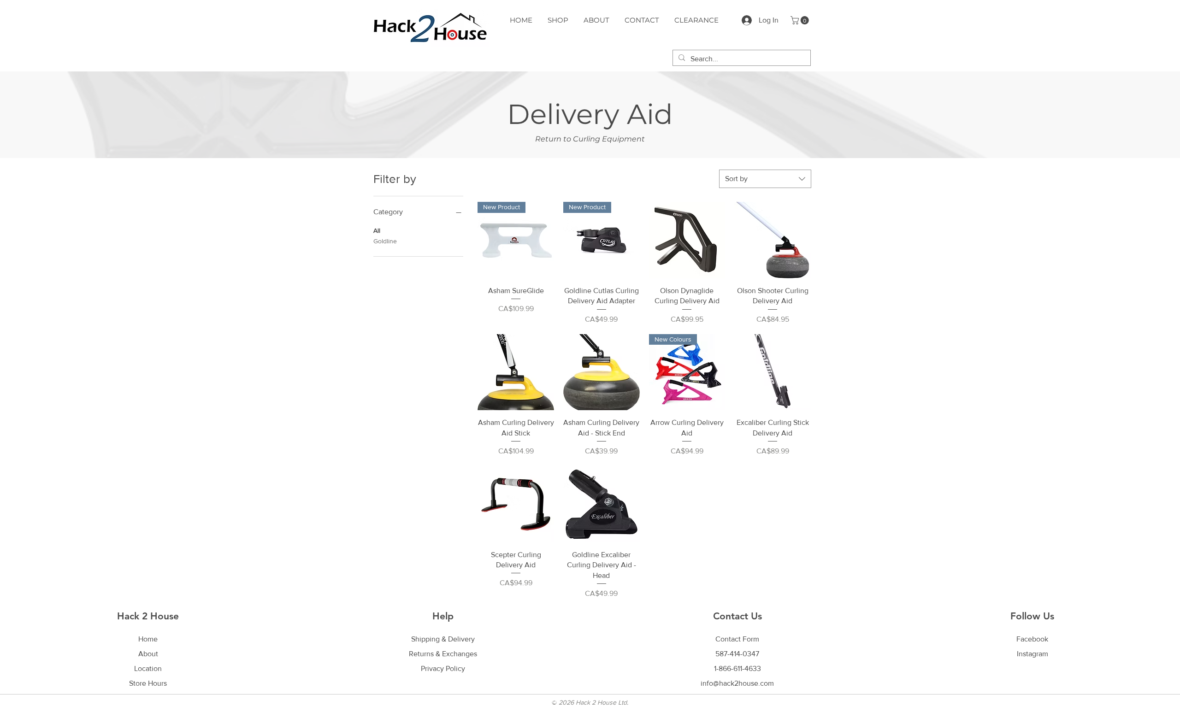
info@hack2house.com (737, 683)
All (376, 230)
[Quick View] (687, 240)
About (148, 654)
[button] (801, 20)
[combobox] (765, 179)
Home (148, 639)
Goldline (385, 241)
